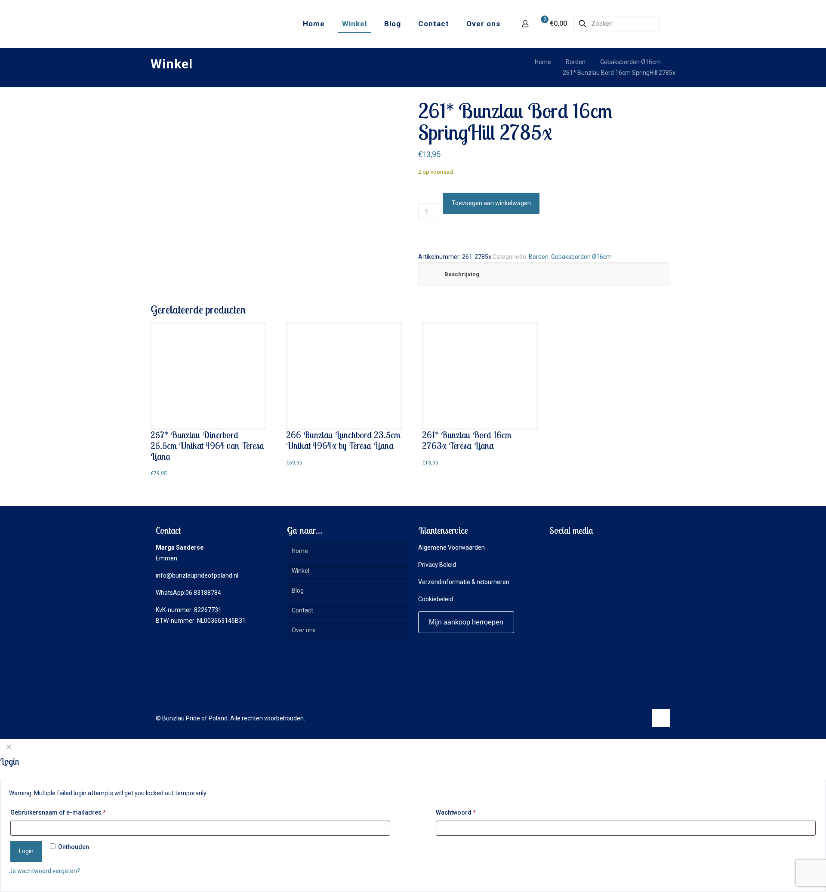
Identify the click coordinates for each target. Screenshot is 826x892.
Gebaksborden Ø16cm (630, 61)
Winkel (300, 570)
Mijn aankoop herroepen (466, 622)
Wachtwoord (456, 812)
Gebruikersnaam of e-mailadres (58, 812)
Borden (576, 61)
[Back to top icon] (661, 718)
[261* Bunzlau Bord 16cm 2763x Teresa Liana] (480, 376)
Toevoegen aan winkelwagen (491, 203)
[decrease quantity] (421, 197)
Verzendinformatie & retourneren (463, 581)
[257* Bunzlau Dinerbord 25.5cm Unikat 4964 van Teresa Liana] (208, 376)
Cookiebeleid (435, 599)
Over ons (304, 630)
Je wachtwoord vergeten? (44, 870)
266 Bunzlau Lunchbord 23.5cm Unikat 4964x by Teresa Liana (343, 440)
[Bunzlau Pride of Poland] (197, 23)
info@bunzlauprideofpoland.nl (197, 575)
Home (543, 61)
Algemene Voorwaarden (451, 547)
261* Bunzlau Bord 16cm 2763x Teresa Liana (467, 440)
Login (26, 851)
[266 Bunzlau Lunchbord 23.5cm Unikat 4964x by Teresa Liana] (344, 376)
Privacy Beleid (437, 564)
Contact (302, 610)
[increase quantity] (421, 234)
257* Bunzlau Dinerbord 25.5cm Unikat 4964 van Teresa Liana (208, 445)
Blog (298, 590)
